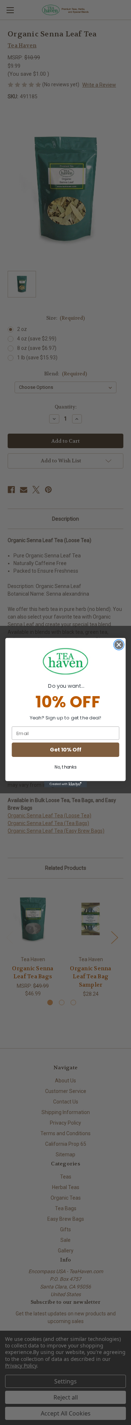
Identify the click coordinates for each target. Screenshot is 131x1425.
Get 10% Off (65, 750)
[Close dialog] (119, 645)
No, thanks (65, 767)
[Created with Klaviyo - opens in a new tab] (65, 784)
